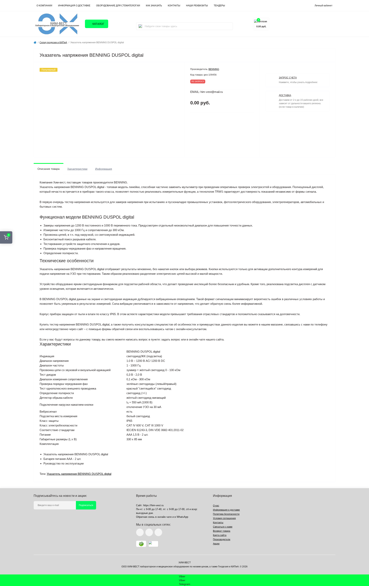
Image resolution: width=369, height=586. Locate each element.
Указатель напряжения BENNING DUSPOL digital (79, 473)
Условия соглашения (224, 518)
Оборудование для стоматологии (118, 5)
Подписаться (86, 505)
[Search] (140, 26)
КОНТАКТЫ (174, 5)
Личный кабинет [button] (323, 5)
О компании (44, 5)
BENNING (214, 69)
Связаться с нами (222, 526)
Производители (221, 539)
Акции (216, 543)
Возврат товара (221, 531)
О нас (216, 505)
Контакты (218, 522)
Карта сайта (219, 535)
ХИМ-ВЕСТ (185, 562)
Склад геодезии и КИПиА (53, 42)
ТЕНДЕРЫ (219, 5)
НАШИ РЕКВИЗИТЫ (197, 5)
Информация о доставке (74, 5)
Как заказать (154, 5)
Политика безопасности (226, 514)
